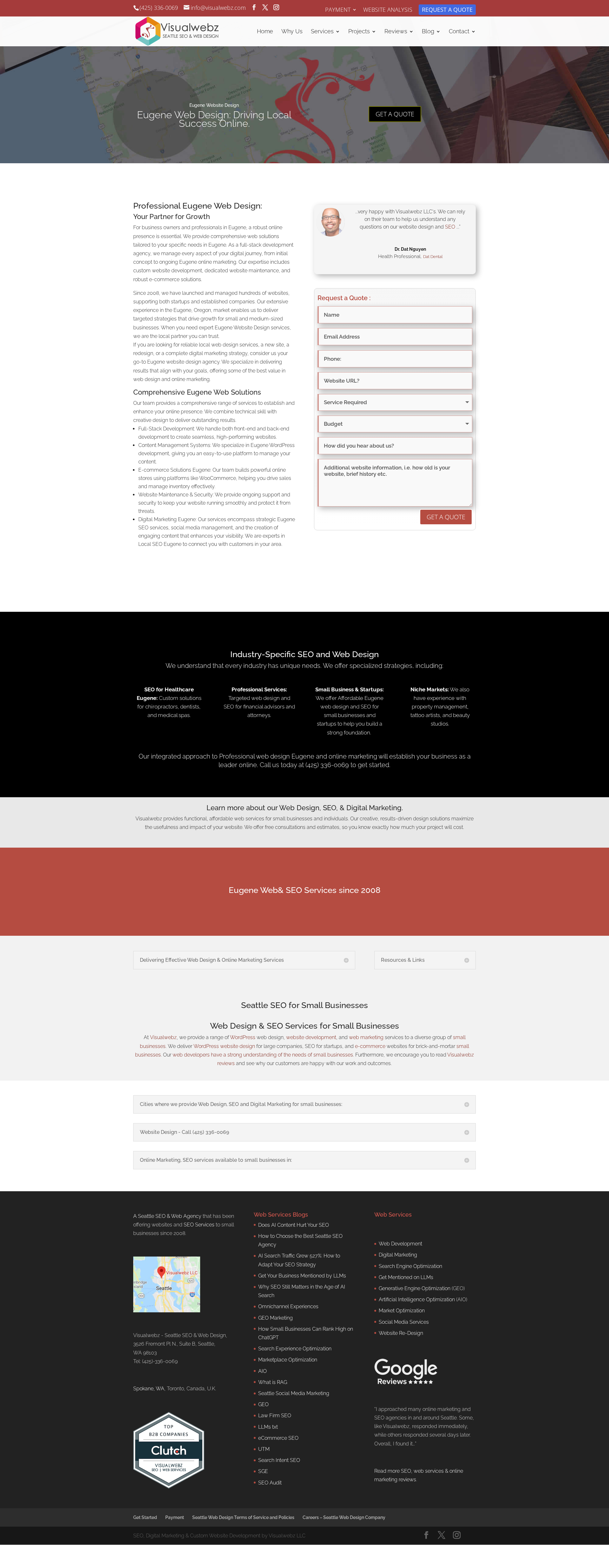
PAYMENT (337, 10)
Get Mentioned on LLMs (406, 1277)
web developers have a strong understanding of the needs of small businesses (263, 1055)
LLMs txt (268, 1427)
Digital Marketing (398, 1255)
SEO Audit (270, 1482)
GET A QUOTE (395, 114)
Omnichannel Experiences (288, 1306)
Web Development (400, 1244)
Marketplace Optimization (287, 1360)
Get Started (145, 1517)
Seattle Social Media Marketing (293, 1393)
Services (322, 32)
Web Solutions (237, 392)
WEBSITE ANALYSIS (387, 10)
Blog (428, 32)
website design (237, 1046)
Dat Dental (432, 256)
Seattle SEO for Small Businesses (304, 1005)
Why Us (292, 32)
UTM (264, 1449)
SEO (450, 227)
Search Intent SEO (279, 1460)
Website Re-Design (401, 1333)
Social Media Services (404, 1322)
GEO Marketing (275, 1318)
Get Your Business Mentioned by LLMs (302, 1275)
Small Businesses (365, 1026)
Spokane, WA (148, 1389)
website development (311, 1037)
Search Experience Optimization (294, 1349)
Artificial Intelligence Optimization (417, 1299)
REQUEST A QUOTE (447, 10)
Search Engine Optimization (410, 1266)
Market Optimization (402, 1311)
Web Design (233, 1026)
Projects (359, 32)
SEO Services (199, 1225)
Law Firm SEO (274, 1415)
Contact (459, 32)
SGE (263, 1471)
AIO (262, 1371)
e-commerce (370, 1046)
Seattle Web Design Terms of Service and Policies (243, 1517)
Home (265, 32)
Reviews (395, 32)
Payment (174, 1517)
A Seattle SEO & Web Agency (167, 1216)
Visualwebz (163, 1037)
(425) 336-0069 (159, 7)
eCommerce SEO (278, 1438)
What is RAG (272, 1382)
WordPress (242, 1037)
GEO (263, 1404)
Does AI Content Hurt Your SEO (293, 1225)
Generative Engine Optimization (414, 1288)
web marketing (366, 1037)
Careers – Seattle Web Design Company (344, 1517)
